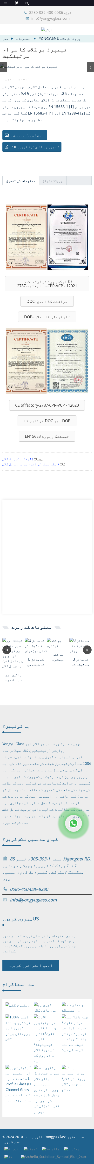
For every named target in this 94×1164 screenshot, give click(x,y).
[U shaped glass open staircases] (36, 645)
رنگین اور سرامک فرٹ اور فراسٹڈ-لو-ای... (13, 677)
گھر (5, 38)
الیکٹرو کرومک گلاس (17, 459)
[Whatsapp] (73, 823)
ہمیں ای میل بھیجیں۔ (28, 135)
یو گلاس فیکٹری (58, 657)
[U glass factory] (58, 643)
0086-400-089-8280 (29, 889)
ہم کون (16, 726)
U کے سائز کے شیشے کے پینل (80, 662)
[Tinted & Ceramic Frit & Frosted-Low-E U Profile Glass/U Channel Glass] (13, 653)
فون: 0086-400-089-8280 (50, 12)
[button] (47, 283)
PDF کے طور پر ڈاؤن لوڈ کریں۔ (35, 147)
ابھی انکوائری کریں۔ (31, 965)
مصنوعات (23, 38)
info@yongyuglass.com (50, 18)
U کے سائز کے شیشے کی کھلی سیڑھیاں (36, 662)
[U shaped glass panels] (80, 645)
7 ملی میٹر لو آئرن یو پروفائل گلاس (30, 464)
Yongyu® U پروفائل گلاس (60, 38)
